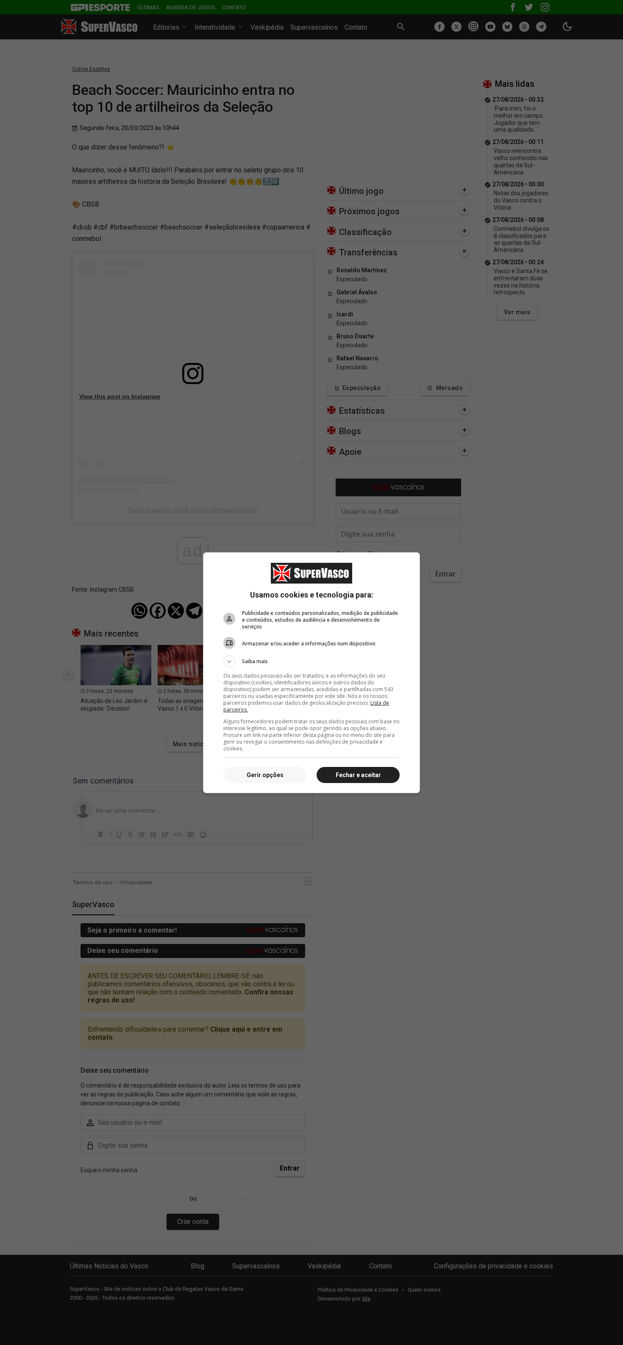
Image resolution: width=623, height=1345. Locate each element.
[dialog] (311, 672)
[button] (311, 661)
